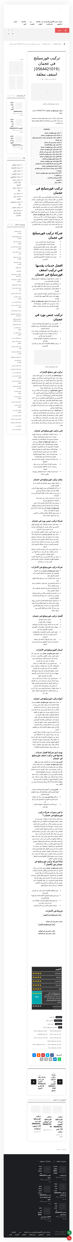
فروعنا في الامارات (54, 178)
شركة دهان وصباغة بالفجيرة (17, 387)
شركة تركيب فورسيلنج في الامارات (50, 154)
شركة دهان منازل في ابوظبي (16, 382)
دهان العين (18, 271)
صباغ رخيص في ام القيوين (17, 411)
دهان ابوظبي (18, 267)
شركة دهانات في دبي (16, 338)
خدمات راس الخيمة (17, 197)
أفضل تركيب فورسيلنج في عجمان (51, 156)
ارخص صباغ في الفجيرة (17, 232)
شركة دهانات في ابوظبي (17, 328)
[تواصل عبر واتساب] (69, 1232)
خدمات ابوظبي (46, 1129)
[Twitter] (16, 57)
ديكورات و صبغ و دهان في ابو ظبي (16, 275)
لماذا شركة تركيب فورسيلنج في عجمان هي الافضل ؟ (48, 863)
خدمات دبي (36, 1131)
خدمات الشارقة (16, 168)
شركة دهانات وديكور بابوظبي (16, 342)
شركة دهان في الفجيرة (16, 369)
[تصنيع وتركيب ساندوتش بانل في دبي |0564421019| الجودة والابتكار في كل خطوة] (47, 1189)
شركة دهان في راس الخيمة (16, 376)
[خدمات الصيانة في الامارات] (58, 10)
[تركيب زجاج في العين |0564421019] (18, 105)
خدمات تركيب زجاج (16, 189)
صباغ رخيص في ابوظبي (17, 392)
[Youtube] (12, 57)
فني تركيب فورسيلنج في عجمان (51, 147)
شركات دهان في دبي (16, 302)
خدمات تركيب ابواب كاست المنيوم (16, 182)
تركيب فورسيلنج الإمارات (17, 263)
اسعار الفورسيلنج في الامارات (52, 159)
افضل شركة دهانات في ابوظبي (16, 247)
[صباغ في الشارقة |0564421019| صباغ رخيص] (47, 1211)
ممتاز (58, 182)
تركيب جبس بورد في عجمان (53, 142)
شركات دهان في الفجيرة (17, 297)
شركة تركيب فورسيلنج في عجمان (51, 135)
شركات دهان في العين (16, 293)
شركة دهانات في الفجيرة (17, 333)
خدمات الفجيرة (16, 174)
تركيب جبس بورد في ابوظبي (46, 931)
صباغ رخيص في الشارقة (17, 397)
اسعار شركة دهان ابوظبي (17, 242)
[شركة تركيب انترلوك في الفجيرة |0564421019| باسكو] (47, 1169)
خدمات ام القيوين (15, 177)
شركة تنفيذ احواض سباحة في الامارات (17, 320)
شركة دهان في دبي (17, 372)
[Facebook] (19, 57)
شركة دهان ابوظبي (17, 324)
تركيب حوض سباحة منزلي (16, 253)
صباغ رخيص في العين (16, 402)
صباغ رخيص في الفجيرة (17, 406)
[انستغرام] (9, 30)
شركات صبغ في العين (16, 310)
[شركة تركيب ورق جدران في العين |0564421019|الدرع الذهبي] (62, 1187)
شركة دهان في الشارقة (17, 361)
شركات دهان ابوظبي (16, 285)
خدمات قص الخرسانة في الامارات (17, 212)
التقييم (59, 180)
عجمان (35, 214)
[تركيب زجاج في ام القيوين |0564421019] (18, 139)
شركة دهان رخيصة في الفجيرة (16, 352)
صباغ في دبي (18, 426)
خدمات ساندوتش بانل (16, 203)
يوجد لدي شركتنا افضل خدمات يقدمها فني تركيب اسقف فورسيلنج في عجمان (47, 755)
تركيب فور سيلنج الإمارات (53, 145)
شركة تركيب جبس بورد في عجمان (50, 152)
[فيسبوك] (12, 30)
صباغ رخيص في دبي (16, 415)
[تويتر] (12, 33)
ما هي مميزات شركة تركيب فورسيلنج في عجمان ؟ (50, 814)
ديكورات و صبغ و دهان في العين (16, 280)
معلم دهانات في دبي (16, 429)
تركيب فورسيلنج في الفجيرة (46, 924)
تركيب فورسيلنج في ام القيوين (52, 915)
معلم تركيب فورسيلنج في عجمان (51, 149)
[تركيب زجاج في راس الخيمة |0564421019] (18, 122)
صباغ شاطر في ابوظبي (16, 422)
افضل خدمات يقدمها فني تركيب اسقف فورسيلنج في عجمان (48, 269)
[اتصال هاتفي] (69, 1238)
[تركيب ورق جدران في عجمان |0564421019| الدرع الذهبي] (62, 1206)
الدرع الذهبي (51, 1017)
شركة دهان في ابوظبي (16, 357)
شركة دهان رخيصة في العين (16, 347)
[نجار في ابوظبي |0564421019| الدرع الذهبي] (62, 1169)
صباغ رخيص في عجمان (16, 419)
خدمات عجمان (51, 1024)
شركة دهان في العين (16, 365)
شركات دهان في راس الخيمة (16, 306)
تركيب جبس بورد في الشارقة (46, 933)
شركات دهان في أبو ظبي (16, 289)
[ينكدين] (9, 33)
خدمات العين (17, 171)
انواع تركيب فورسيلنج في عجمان (51, 161)
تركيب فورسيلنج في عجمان (53, 133)
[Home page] (64, 44)
